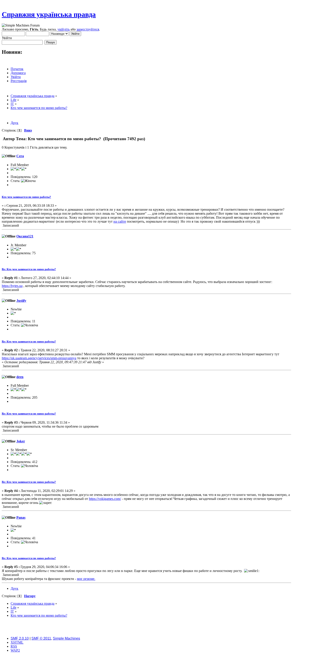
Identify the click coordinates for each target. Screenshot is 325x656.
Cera (20, 156)
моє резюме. (86, 579)
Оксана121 (24, 236)
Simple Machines (66, 638)
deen (19, 377)
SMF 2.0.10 (20, 638)
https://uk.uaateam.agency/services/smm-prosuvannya (39, 358)
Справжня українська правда (49, 14)
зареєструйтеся (87, 29)
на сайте (119, 221)
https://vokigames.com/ (105, 499)
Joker (20, 441)
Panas (20, 517)
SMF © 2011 (41, 638)
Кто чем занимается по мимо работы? (26, 197)
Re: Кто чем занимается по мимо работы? (29, 269)
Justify (21, 300)
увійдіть (63, 29)
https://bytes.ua (12, 286)
